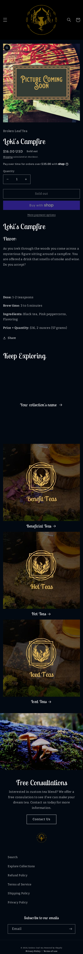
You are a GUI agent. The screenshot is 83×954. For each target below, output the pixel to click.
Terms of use (51, 951)
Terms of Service (19, 884)
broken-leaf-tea (36, 948)
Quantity (8, 171)
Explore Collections (21, 866)
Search (13, 857)
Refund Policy (17, 875)
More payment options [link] (41, 214)
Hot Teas (39, 613)
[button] (5, 19)
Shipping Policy (19, 893)
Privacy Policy (18, 902)
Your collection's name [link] (39, 405)
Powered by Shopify (53, 948)
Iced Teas (39, 701)
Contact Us (41, 819)
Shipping (8, 157)
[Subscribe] (70, 929)
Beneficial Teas (38, 526)
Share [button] (12, 338)
